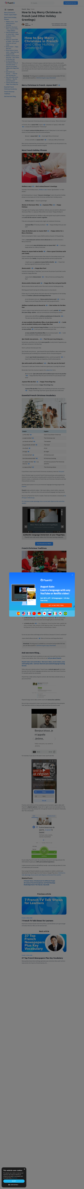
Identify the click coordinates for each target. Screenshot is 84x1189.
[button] (14, 1185)
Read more (14, 1178)
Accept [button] (14, 1181)
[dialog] (14, 1177)
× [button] (24, 1169)
